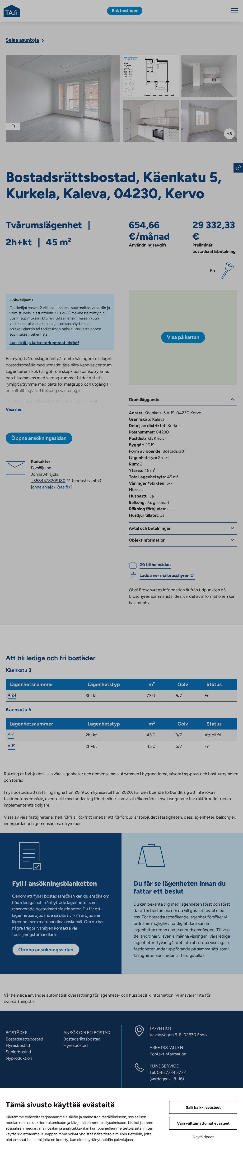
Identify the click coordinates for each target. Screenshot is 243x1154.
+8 (229, 133)
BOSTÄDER (17, 1032)
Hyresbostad (18, 1045)
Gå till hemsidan (155, 564)
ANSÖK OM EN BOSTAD (86, 1032)
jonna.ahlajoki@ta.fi (57, 487)
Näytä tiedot (203, 1137)
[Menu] (234, 11)
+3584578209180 (51, 480)
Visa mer (14, 409)
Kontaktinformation (168, 1054)
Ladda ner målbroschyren (164, 576)
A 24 (12, 695)
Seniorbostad (18, 1051)
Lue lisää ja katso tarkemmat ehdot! (44, 342)
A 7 (11, 734)
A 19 (11, 745)
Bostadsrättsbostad (24, 1039)
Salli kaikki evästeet (203, 1107)
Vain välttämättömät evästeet (203, 1123)
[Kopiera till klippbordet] (238, 168)
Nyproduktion (19, 1058)
